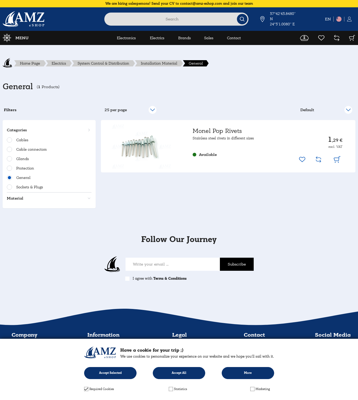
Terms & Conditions (170, 278)
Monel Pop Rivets (217, 131)
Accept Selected (110, 373)
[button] (48, 130)
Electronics (126, 38)
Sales (208, 38)
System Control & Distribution (103, 63)
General (196, 63)
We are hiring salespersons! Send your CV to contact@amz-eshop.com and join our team (179, 3)
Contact (234, 38)
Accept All (179, 373)
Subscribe (237, 264)
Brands (184, 38)
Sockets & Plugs (29, 187)
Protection (25, 168)
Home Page (30, 63)
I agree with (160, 278)
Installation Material (159, 63)
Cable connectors (31, 149)
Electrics (157, 38)
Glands (22, 158)
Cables (22, 140)
